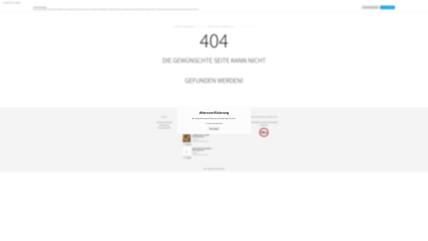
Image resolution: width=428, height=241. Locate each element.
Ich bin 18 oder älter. (215, 123)
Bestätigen (214, 129)
